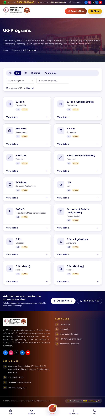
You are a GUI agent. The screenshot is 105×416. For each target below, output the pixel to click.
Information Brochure (69, 334)
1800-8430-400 (91, 301)
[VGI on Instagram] (89, 2)
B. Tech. (20, 101)
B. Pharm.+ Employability (80, 155)
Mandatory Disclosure (69, 343)
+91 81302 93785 (15, 377)
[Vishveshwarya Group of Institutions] (16, 11)
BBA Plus (20, 128)
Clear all (30, 88)
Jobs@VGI (64, 329)
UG (17, 73)
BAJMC (19, 209)
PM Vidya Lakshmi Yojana (71, 339)
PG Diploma (50, 73)
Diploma (35, 73)
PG (25, 73)
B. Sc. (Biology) (75, 266)
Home (5, 50)
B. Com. (70, 128)
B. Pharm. (20, 155)
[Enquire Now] (52, 408)
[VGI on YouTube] (100, 2)
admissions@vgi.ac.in (17, 387)
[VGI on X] (93, 2)
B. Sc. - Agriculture (77, 239)
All (10, 73)
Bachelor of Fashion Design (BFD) (78, 211)
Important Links (59, 2)
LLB (68, 182)
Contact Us (76, 2)
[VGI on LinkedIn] (96, 2)
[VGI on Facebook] (86, 2)
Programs (16, 50)
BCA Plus (20, 182)
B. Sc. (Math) (22, 266)
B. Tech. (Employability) (80, 101)
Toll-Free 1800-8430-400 (19, 382)
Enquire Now (63, 301)
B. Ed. (18, 239)
